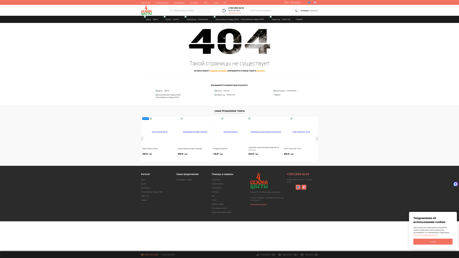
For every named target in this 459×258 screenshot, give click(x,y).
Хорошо (433, 242)
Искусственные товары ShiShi (167, 97)
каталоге (260, 71)
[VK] (309, 2)
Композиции (291, 91)
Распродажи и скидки (184, 180)
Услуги (216, 3)
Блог (206, 3)
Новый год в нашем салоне (221, 212)
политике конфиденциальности (425, 235)
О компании (145, 3)
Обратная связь (151, 255)
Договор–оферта (218, 204)
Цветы (166, 91)
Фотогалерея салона (219, 208)
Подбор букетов (162, 3)
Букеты (226, 91)
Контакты (194, 3)
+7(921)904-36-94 (236, 8)
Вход (287, 2)
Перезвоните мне (234, 13)
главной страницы (218, 71)
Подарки (276, 95)
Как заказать (179, 3)
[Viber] (315, 2)
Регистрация (295, 2)
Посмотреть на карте (258, 204)
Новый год (230, 95)
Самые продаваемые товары (229, 111)
